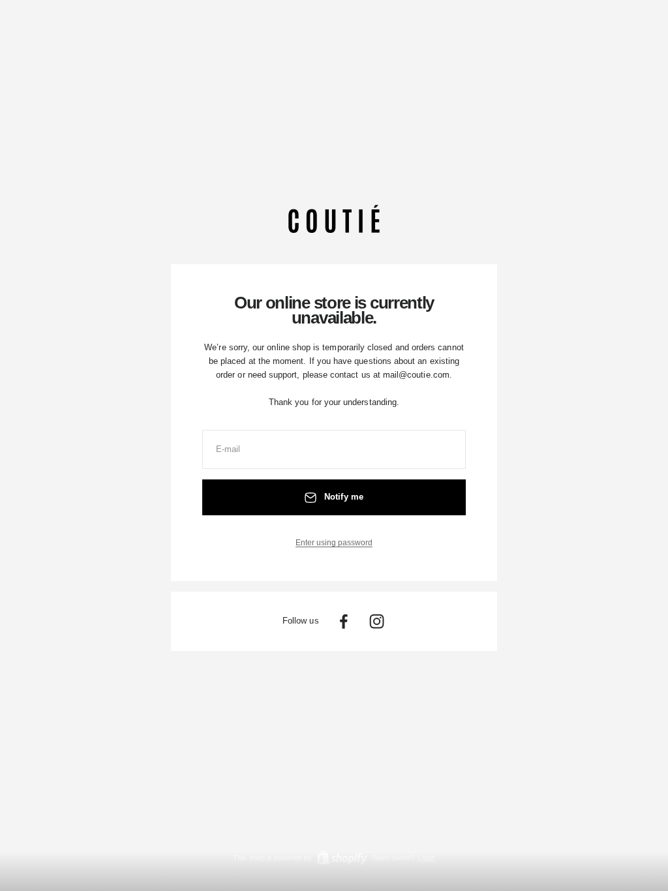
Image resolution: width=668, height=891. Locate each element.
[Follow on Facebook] (343, 621)
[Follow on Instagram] (377, 621)
